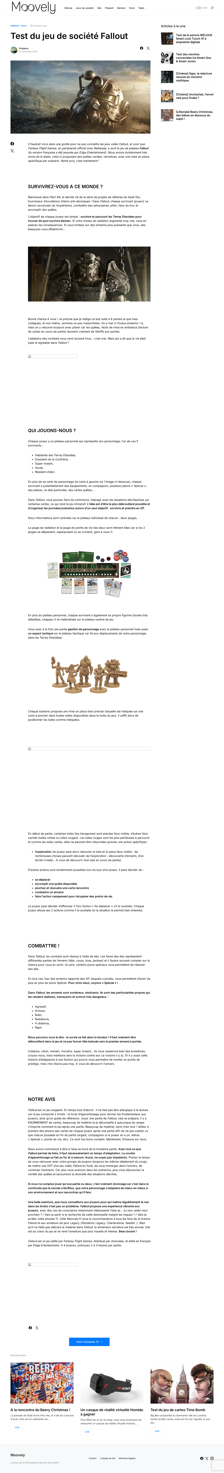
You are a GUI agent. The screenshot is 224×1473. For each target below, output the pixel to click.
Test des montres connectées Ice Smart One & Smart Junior (193, 57)
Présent (14, 26)
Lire (17, 1427)
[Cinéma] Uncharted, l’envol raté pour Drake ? (195, 96)
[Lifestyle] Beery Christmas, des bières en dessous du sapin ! (194, 115)
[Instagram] (212, 1458)
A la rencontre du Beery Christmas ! (40, 1410)
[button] (201, 7)
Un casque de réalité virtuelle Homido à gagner (111, 1412)
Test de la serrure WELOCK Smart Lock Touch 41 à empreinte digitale (194, 38)
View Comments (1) (87, 1341)
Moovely (17, 1455)
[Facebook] (201, 1458)
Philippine (24, 48)
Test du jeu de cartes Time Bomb (177, 1410)
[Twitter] (206, 1458)
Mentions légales (127, 1458)
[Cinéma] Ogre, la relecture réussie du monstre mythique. (194, 77)
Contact (93, 1458)
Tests (23, 26)
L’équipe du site (107, 1458)
